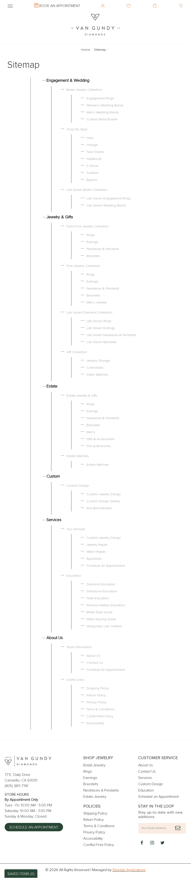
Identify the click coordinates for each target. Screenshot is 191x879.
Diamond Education (101, 584)
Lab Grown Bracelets (102, 342)
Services (54, 520)
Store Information (79, 647)
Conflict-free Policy (100, 716)
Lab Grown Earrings (101, 328)
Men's (91, 432)
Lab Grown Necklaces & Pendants (111, 335)
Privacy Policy (96, 702)
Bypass (92, 180)
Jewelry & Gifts (60, 217)
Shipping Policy (98, 688)
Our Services (76, 529)
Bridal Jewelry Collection (84, 89)
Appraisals (94, 558)
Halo (90, 138)
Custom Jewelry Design (104, 494)
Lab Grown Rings (99, 321)
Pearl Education (98, 598)
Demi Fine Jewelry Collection (88, 226)
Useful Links (75, 679)
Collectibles (95, 367)
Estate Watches (78, 456)
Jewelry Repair (97, 544)
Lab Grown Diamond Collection (89, 312)
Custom (53, 476)
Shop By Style (77, 129)
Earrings (92, 242)
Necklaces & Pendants (103, 249)
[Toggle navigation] (10, 5)
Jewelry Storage (98, 360)
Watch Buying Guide (101, 619)
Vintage (92, 145)
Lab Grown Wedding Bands (106, 205)
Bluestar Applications (129, 870)
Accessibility (95, 723)
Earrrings (90, 778)
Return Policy (96, 695)
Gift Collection (77, 352)
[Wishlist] (129, 2)
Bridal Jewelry (94, 765)
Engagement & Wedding (68, 80)
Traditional (94, 159)
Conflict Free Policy (98, 845)
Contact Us (95, 662)
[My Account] (103, 2)
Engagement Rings (100, 98)
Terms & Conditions (101, 709)
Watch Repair (96, 551)
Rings (91, 235)
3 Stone (92, 166)
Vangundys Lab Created (104, 626)
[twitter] (162, 843)
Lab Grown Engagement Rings (109, 198)
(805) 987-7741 (16, 786)
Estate (52, 386)
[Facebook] (142, 843)
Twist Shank (95, 152)
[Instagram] (152, 843)
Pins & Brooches (99, 446)
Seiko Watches (97, 374)
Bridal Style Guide (99, 612)
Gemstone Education (102, 591)
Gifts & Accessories (100, 439)
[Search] (181, 2)
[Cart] (155, 2)
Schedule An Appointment (106, 565)
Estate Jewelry (94, 796)
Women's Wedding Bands (105, 105)
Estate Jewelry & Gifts (82, 395)
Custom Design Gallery (103, 501)
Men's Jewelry (97, 302)
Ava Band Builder (99, 508)
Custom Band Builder (102, 119)
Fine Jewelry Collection (83, 266)
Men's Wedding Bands (103, 112)
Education (74, 575)
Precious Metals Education (106, 605)
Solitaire (92, 173)
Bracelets (93, 256)
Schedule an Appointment (33, 827)
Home (85, 49)
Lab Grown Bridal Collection (87, 190)
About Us (55, 638)
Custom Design (78, 485)
